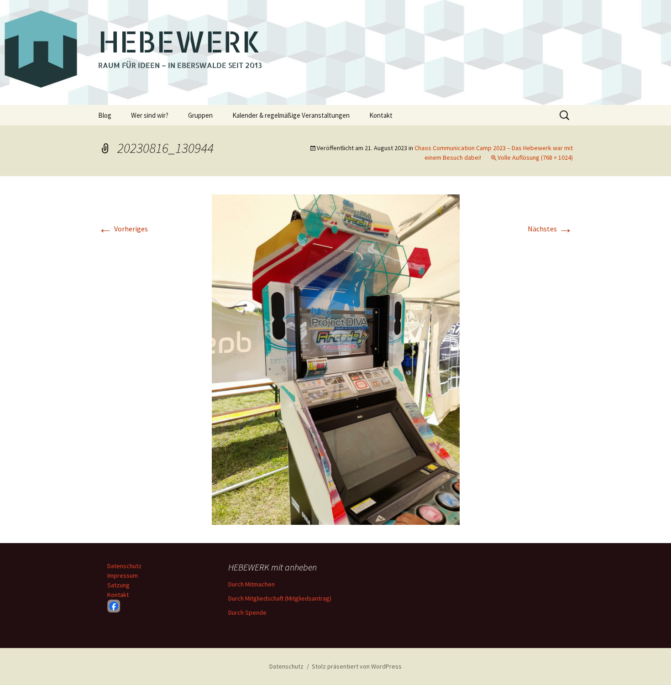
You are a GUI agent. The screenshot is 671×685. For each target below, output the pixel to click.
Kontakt (381, 115)
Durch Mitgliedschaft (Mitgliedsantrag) (279, 598)
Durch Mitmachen (251, 584)
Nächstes (550, 228)
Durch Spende (247, 612)
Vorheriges (123, 228)
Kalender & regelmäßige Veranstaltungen (291, 115)
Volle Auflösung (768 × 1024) (535, 157)
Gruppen (200, 115)
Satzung (118, 585)
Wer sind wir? (149, 115)
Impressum (122, 575)
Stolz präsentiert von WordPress (357, 666)
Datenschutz (124, 566)
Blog (104, 115)
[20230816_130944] (336, 358)
